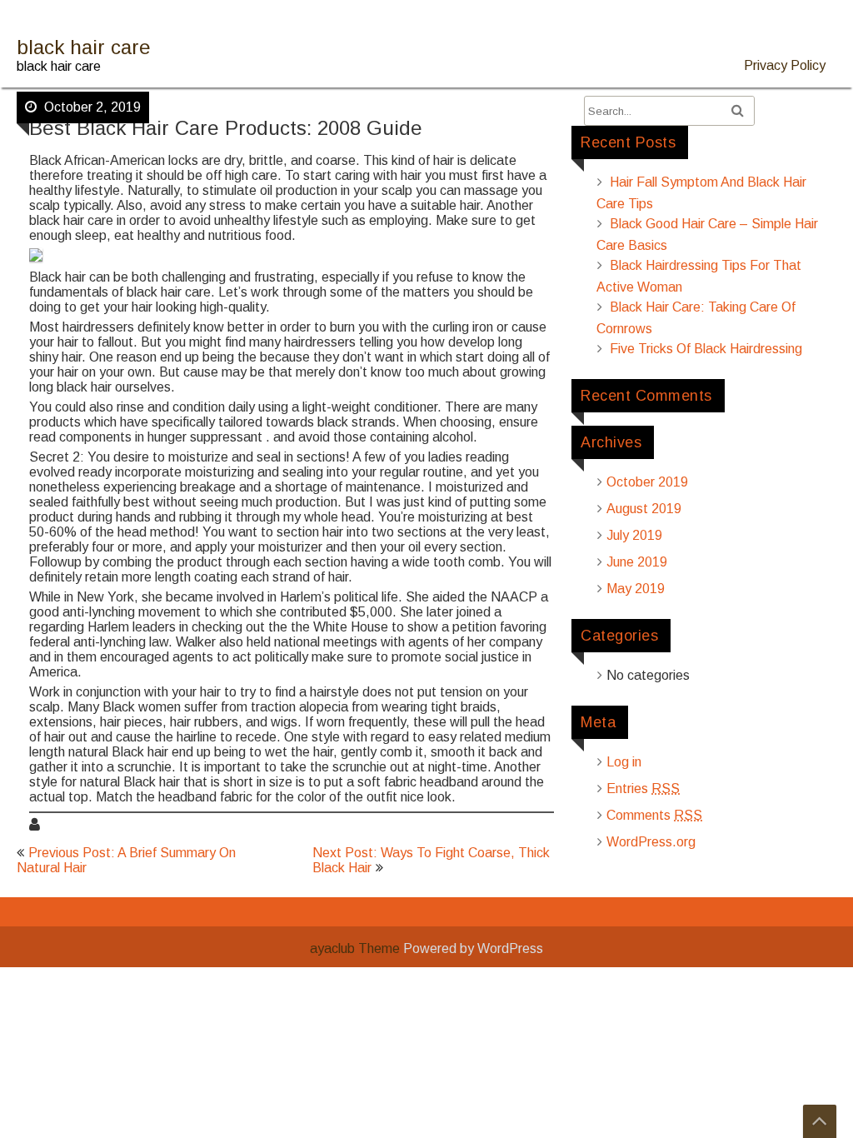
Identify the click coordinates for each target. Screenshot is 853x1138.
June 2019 (636, 562)
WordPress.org (651, 842)
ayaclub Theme (356, 948)
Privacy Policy (785, 65)
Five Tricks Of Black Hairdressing (706, 349)
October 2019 (647, 482)
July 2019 (634, 535)
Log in (623, 762)
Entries (643, 788)
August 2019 (643, 509)
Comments (654, 815)
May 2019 (635, 588)
